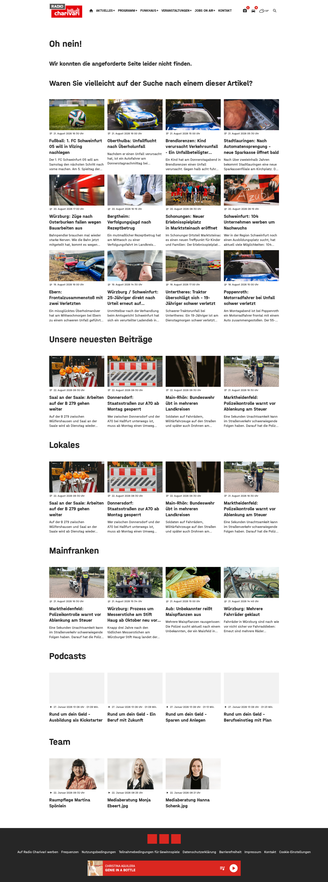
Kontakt (225, 11)
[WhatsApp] (176, 839)
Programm (126, 11)
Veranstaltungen (175, 11)
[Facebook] (152, 839)
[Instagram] (164, 839)
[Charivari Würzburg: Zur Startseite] (66, 10)
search (274, 10)
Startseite (91, 10)
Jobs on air (204, 11)
